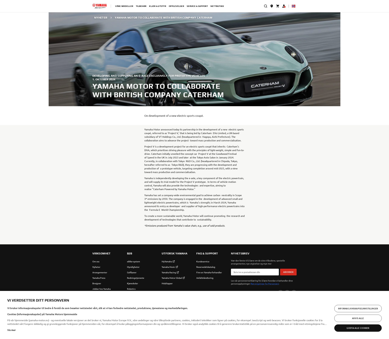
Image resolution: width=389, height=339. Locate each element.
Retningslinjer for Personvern (265, 283)
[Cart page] (278, 6)
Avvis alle (358, 318)
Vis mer (11, 330)
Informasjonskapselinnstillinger (358, 308)
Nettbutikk (217, 6)
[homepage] (99, 6)
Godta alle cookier (358, 328)
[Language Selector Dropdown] (294, 6)
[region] (194, 315)
